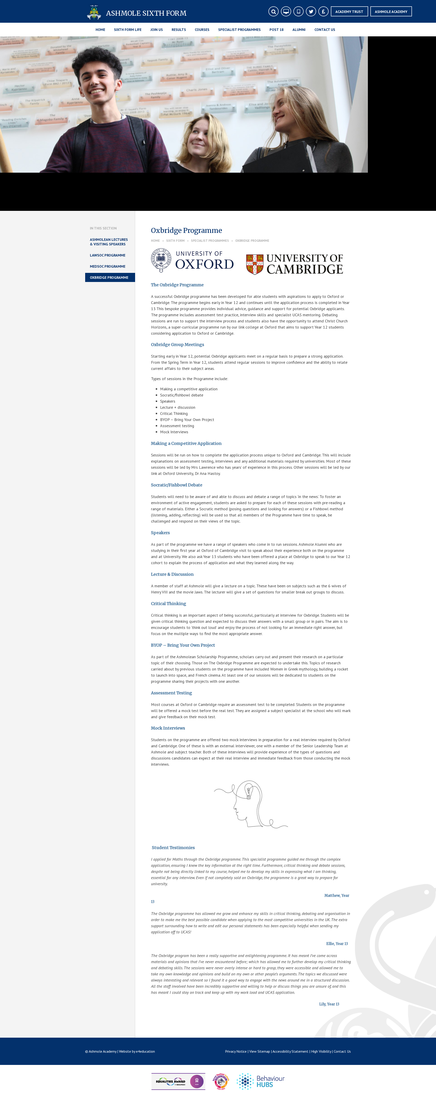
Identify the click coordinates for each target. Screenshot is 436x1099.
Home (155, 241)
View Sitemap (259, 1051)
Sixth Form (175, 241)
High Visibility (321, 1051)
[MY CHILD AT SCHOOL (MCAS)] (298, 11)
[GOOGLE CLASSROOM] (286, 11)
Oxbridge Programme (252, 241)
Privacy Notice (236, 1051)
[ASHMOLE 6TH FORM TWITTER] (311, 11)
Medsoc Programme (107, 266)
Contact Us (342, 1051)
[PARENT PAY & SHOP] (323, 11)
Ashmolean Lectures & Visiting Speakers (109, 241)
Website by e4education (137, 1051)
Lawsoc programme (107, 255)
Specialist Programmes (210, 241)
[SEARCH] (273, 11)
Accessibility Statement (290, 1051)
